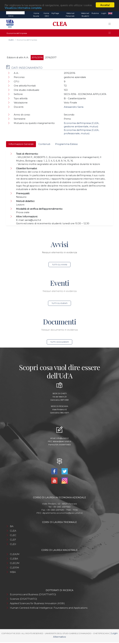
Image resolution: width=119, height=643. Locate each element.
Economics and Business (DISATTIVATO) (33, 594)
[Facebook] (54, 471)
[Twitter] (64, 471)
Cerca (10, 16)
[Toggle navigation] (109, 24)
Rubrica (95, 13)
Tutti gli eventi (59, 303)
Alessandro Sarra (73, 106)
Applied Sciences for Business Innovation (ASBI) (37, 603)
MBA (13, 572)
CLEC (13, 535)
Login (103, 13)
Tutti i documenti (59, 342)
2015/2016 (37, 57)
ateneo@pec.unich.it (62, 441)
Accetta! (105, 5)
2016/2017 (50, 57)
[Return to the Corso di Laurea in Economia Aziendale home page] (58, 24)
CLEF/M (14, 567)
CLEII (13, 544)
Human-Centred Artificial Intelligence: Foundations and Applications (48, 607)
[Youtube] (54, 480)
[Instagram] (64, 480)
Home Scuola (36, 14)
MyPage (55, 13)
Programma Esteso (66, 144)
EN (110, 13)
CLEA (11, 40)
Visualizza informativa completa (23, 8)
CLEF (13, 539)
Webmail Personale (70, 14)
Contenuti (44, 144)
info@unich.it (62, 438)
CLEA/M (14, 554)
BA (11, 526)
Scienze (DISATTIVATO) (23, 598)
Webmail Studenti (85, 14)
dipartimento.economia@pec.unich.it (62, 513)
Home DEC (46, 14)
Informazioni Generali (21, 144)
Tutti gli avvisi (59, 264)
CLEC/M (14, 563)
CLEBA (14, 558)
